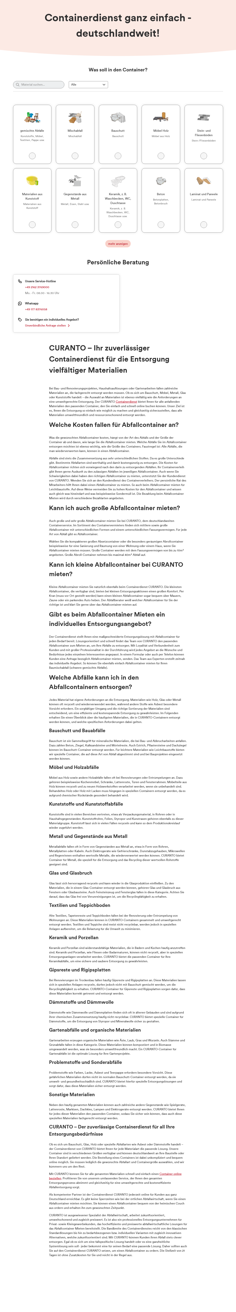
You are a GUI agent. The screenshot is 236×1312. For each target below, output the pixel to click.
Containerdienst (126, 401)
